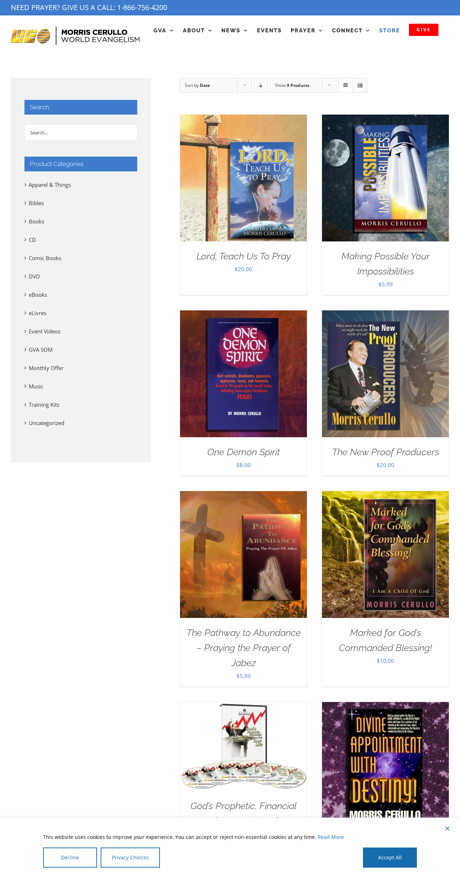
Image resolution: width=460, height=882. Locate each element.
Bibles (36, 203)
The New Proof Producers (385, 452)
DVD (34, 276)
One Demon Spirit (243, 452)
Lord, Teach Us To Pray (244, 256)
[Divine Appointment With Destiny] (385, 707)
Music (36, 386)
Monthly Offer (46, 367)
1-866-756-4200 (142, 7)
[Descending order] (261, 85)
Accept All (390, 857)
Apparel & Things (50, 184)
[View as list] (360, 85)
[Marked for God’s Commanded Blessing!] (385, 496)
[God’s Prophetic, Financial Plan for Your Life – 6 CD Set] (243, 707)
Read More (331, 836)
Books (36, 221)
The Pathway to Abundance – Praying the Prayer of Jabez (244, 647)
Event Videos (44, 331)
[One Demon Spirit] (243, 315)
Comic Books (45, 258)
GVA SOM (40, 349)
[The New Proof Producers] (385, 315)
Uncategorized (46, 422)
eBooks (38, 294)
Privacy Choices (130, 857)
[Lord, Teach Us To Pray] (243, 120)
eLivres (37, 313)
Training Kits (44, 404)
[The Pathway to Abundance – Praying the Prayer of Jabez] (243, 496)
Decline (70, 857)
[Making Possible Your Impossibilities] (385, 120)
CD (32, 239)
